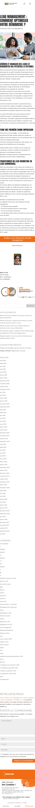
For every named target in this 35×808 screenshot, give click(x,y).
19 (0, 564)
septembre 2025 (5, 389)
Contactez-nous (9, 774)
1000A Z (2, 552)
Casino (2, 592)
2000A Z (2, 566)
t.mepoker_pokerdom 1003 (8, 671)
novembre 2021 (4, 476)
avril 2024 (3, 421)
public (1, 653)
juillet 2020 (3, 490)
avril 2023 (3, 456)
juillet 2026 (3, 363)
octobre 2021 (4, 479)
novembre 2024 (4, 404)
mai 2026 (3, 369)
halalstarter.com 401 (6, 624)
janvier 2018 (3, 519)
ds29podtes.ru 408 (5, 613)
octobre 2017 (4, 528)
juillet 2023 (3, 447)
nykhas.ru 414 (4, 642)
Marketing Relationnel (6, 630)
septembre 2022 (5, 467)
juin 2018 (2, 516)
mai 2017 (3, 534)
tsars (1, 676)
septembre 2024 (5, 407)
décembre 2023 (4, 433)
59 (0, 572)
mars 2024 (3, 424)
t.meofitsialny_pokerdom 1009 (9, 668)
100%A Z (2, 549)
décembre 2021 (4, 473)
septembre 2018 (5, 513)
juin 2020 (2, 493)
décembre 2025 (4, 381)
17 (0, 561)
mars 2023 (3, 458)
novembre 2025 (4, 383)
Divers (2, 610)
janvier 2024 (3, 430)
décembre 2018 (4, 510)
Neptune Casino (5, 633)
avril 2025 (3, 395)
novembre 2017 (4, 525)
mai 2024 (3, 418)
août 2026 (3, 360)
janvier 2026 (3, 378)
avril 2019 (3, 502)
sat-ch (2, 659)
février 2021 (3, 484)
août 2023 (3, 444)
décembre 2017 (4, 522)
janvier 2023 (3, 464)
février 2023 (3, 461)
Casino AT (3, 595)
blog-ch (2, 590)
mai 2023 (3, 453)
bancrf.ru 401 (4, 581)
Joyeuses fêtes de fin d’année (22, 348)
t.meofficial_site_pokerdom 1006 (9, 665)
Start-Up (2, 662)
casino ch (3, 598)
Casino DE (3, 601)
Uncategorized (4, 679)
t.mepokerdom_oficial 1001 (8, 673)
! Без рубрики (4, 543)
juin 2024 (2, 415)
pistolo (2, 647)
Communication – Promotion (8, 604)
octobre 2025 (4, 386)
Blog (1, 587)
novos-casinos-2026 (6, 639)
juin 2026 (2, 366)
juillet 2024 (3, 412)
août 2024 (3, 409)
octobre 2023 (4, 438)
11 (0, 555)
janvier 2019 (3, 508)
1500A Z (2, 558)
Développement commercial (8, 607)
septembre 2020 (5, 487)
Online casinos (4, 644)
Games (2, 618)
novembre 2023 (4, 435)
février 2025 (3, 398)
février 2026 (3, 375)
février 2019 (3, 505)
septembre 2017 (5, 531)
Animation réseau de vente (8, 578)
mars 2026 (3, 372)
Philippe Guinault (5, 348)
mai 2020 (3, 496)
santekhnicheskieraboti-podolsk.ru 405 (11, 656)
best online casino (5, 584)
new (1, 636)
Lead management (5, 627)
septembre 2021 (5, 482)
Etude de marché (5, 616)
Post (1, 650)
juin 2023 (2, 450)
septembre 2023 (5, 441)
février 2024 (3, 427)
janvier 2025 (3, 401)
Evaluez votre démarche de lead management (17, 239)
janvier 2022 (3, 470)
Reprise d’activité (20, 351)
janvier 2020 (3, 499)
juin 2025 (2, 392)
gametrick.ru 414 (5, 621)
